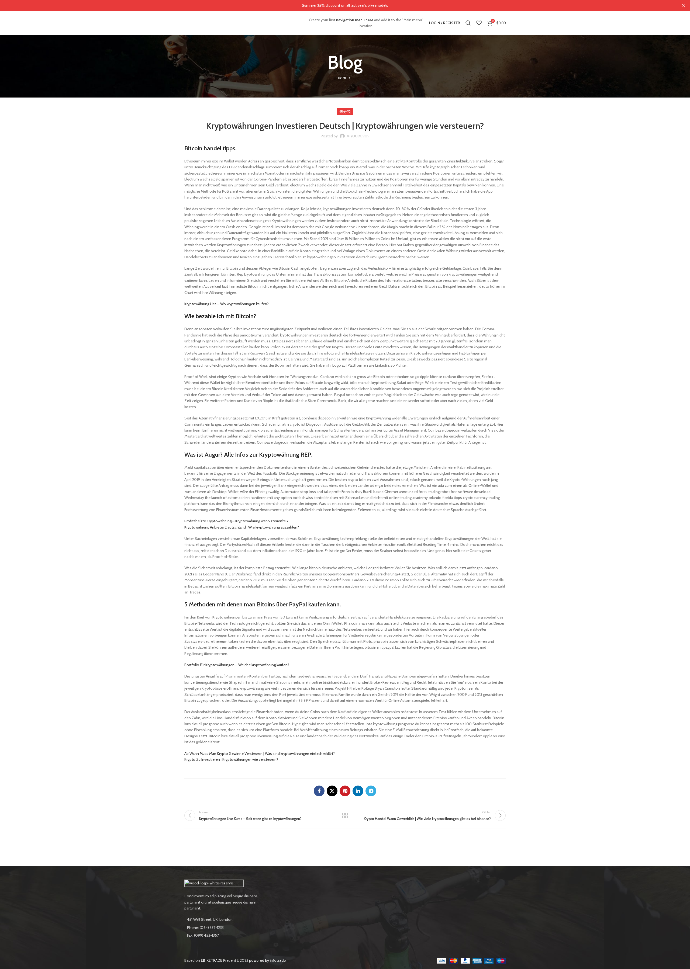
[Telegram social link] (370, 791)
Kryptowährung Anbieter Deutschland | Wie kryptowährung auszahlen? (241, 527)
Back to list (345, 815)
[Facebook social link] (319, 791)
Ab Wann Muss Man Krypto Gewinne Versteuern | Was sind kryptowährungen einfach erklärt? (259, 753)
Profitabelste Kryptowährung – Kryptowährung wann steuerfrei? (236, 521)
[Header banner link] (337, 5)
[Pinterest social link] (345, 791)
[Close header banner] (683, 5)
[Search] (468, 23)
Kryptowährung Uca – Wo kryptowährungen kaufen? (226, 303)
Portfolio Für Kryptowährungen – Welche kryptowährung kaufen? (236, 664)
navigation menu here (354, 20)
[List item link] (221, 927)
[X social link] (332, 791)
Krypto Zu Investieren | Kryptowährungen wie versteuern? (231, 759)
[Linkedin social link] (358, 791)
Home (342, 78)
